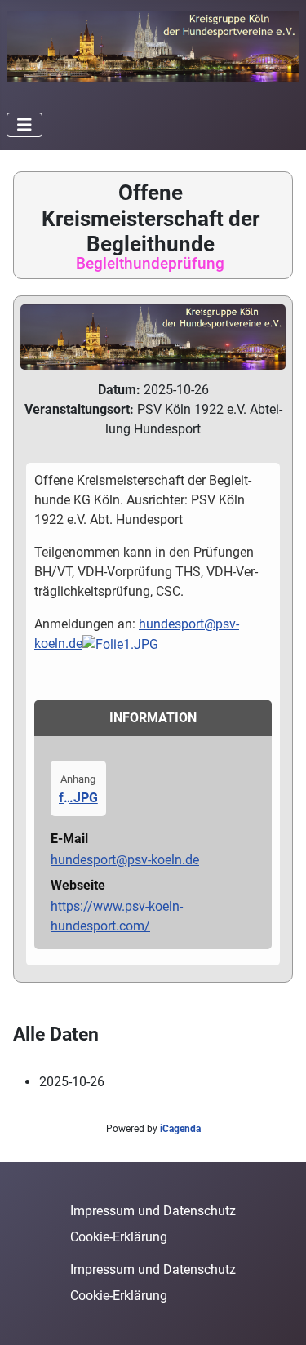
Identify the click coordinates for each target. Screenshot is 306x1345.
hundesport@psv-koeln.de (125, 860)
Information (153, 718)
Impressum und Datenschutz (153, 1210)
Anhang (77, 779)
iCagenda (180, 1128)
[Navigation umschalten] (24, 125)
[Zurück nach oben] (277, 1315)
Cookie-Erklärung (118, 1237)
